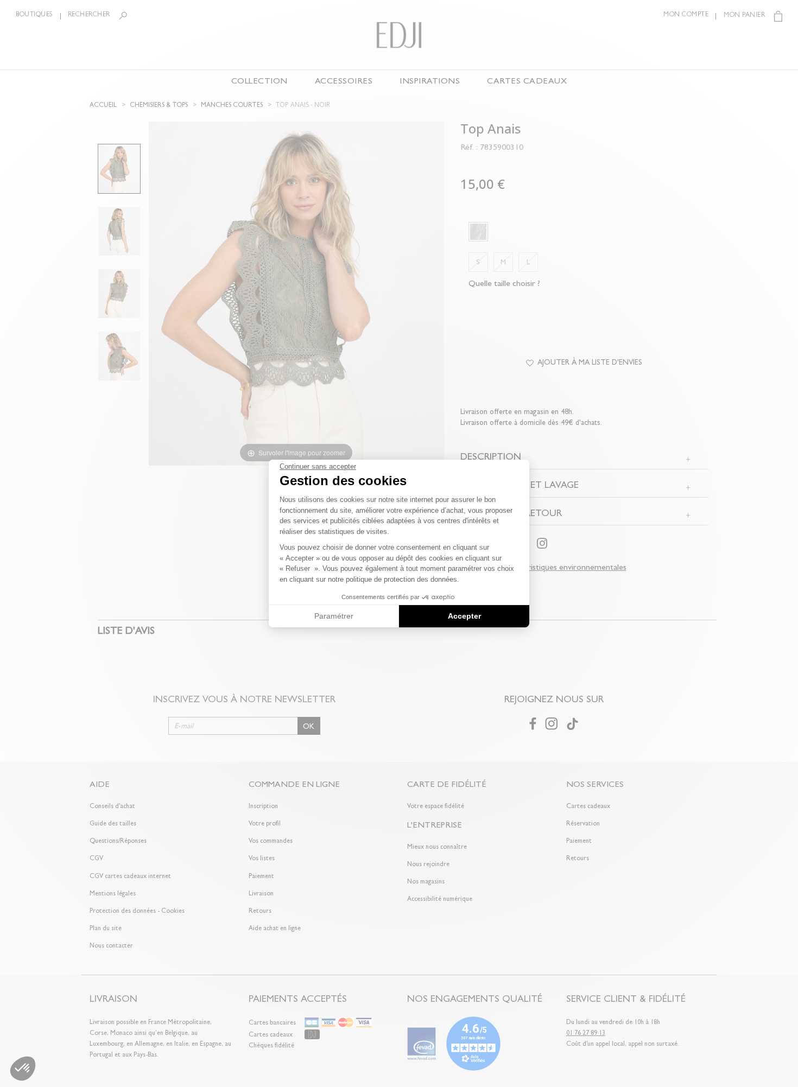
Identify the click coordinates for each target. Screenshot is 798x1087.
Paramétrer (333, 616)
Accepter (464, 616)
